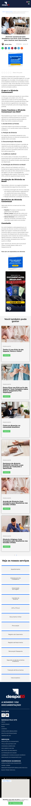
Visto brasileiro (15, 678)
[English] (27, 2)
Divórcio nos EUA (9, 11)
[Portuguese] (29, 2)
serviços (5, 739)
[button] (2, 48)
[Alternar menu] (29, 4)
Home (3, 11)
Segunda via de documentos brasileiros (15, 660)
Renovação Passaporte (15, 651)
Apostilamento (15, 569)
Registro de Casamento (15, 634)
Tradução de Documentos (16, 670)
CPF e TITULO (15, 608)
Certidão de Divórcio (15, 598)
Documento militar (15, 617)
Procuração (15, 625)
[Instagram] (3, 715)
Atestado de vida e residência (15, 578)
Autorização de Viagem (15, 588)
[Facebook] (7, 715)
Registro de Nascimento (15, 642)
